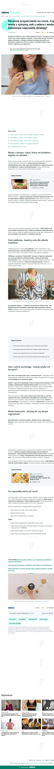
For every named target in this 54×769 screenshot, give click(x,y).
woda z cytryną (44, 619)
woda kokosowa (33, 619)
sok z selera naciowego (15, 623)
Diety (10, 16)
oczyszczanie (12, 619)
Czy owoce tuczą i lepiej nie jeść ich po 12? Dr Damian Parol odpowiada (28, 353)
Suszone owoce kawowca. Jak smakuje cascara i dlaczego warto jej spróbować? (30, 345)
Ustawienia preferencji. (44, 763)
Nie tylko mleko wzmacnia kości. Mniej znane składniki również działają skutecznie (31, 356)
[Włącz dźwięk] (31, 586)
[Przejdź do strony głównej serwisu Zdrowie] (15, 13)
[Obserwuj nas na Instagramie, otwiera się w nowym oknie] (52, 613)
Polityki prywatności (35, 763)
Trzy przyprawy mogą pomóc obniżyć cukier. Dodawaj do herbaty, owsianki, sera (31, 349)
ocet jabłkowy (22, 619)
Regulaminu (27, 763)
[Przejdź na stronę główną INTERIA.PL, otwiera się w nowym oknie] (5, 13)
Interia (2, 16)
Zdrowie (6, 16)
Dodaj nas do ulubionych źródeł (26, 50)
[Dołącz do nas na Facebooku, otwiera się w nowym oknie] (50, 613)
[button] (41, 12)
